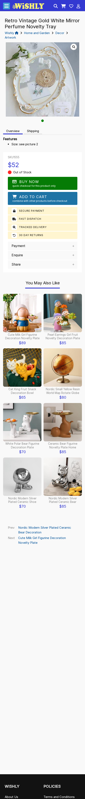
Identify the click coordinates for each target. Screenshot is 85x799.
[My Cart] (63, 6)
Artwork (10, 37)
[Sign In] (78, 6)
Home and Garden (37, 33)
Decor (59, 33)
